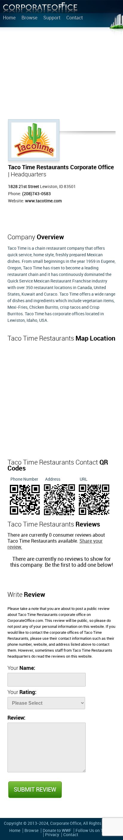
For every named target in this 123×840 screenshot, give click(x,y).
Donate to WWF (57, 830)
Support (51, 18)
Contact (74, 18)
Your (21, 668)
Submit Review (34, 789)
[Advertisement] (61, 74)
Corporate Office (40, 9)
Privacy (52, 835)
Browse (29, 18)
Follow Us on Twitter (95, 830)
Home (9, 18)
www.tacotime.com (43, 201)
